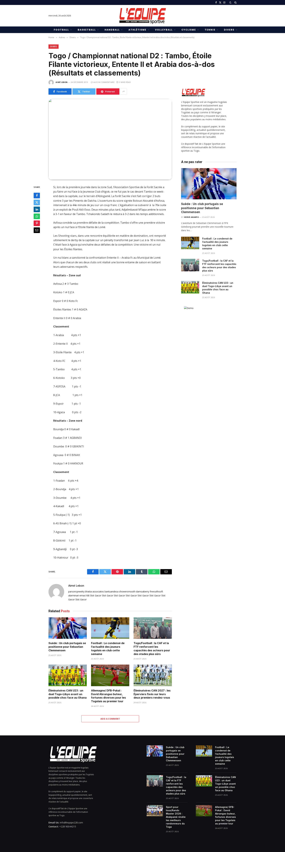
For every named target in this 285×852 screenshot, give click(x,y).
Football (61, 29)
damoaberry (142, 591)
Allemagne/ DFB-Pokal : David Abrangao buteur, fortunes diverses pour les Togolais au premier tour (108, 696)
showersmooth (127, 591)
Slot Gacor (95, 595)
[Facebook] (37, 195)
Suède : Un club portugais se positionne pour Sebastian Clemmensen (67, 646)
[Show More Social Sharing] (123, 91)
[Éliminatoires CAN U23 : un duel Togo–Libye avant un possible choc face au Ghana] (67, 675)
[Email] (37, 230)
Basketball (87, 29)
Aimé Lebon (61, 82)
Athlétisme (137, 29)
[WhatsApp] (37, 216)
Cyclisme (188, 29)
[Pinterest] (37, 223)
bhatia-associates (94, 591)
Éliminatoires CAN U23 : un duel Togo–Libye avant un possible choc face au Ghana (67, 694)
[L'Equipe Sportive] (142, 15)
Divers (229, 29)
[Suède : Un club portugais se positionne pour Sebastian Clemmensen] (67, 628)
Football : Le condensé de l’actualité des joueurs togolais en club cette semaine (108, 648)
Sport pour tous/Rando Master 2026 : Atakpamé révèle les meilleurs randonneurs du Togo (176, 817)
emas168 (84, 595)
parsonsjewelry (76, 591)
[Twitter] (37, 202)
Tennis (210, 29)
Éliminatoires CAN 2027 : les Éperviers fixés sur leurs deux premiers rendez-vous (152, 694)
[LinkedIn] (37, 209)
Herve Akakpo (191, 217)
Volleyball (164, 29)
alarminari (73, 595)
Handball (112, 29)
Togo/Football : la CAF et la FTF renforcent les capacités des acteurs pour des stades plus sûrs (152, 648)
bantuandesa (111, 591)
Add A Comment (110, 718)
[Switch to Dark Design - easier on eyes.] (230, 2)
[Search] (235, 2)
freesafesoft (156, 591)
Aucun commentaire (104, 82)
